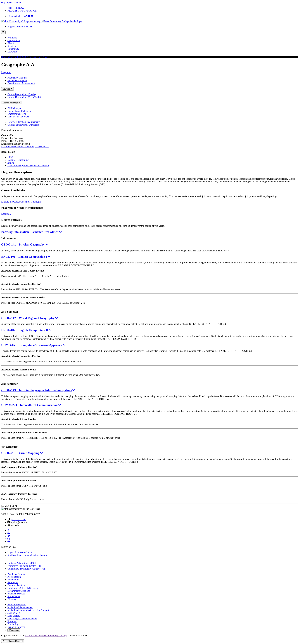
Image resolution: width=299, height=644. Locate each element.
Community (13, 49)
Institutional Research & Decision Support (28, 610)
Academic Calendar (17, 80)
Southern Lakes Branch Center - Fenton (27, 555)
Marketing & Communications (22, 618)
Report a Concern (16, 627)
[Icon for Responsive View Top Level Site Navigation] (3, 32)
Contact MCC (16, 16)
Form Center (13, 596)
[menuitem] (152, 37)
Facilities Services (16, 593)
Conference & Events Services (22, 588)
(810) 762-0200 (18, 519)
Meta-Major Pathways (18, 116)
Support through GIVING (20, 26)
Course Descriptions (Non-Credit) (24, 97)
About (10, 43)
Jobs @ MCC (14, 613)
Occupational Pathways (19, 111)
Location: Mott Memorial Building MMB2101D (25, 146)
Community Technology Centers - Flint (26, 568)
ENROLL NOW (15, 8)
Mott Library (13, 615)
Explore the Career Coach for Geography (21, 201)
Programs (12, 37)
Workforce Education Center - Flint (24, 566)
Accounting (13, 579)
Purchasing (12, 624)
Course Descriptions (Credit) (21, 94)
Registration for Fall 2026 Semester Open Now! (24, 57)
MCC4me (12, 51)
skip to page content (11, 2)
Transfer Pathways (16, 113)
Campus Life (13, 40)
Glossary (11, 599)
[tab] (149, 366)
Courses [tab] (6, 89)
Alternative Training (17, 77)
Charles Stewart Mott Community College (45, 635)
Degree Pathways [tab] (10, 103)
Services (11, 46)
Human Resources (16, 604)
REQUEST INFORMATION (22, 10)
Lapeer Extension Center (19, 552)
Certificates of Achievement (21, 83)
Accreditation (14, 576)
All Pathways (14, 108)
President (12, 621)
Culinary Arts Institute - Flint (21, 563)
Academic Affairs (16, 574)
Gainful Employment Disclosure (23, 124)
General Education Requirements (23, 122)
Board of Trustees (16, 585)
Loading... (6, 213)
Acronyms (12, 582)
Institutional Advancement (20, 607)
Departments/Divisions (18, 590)
